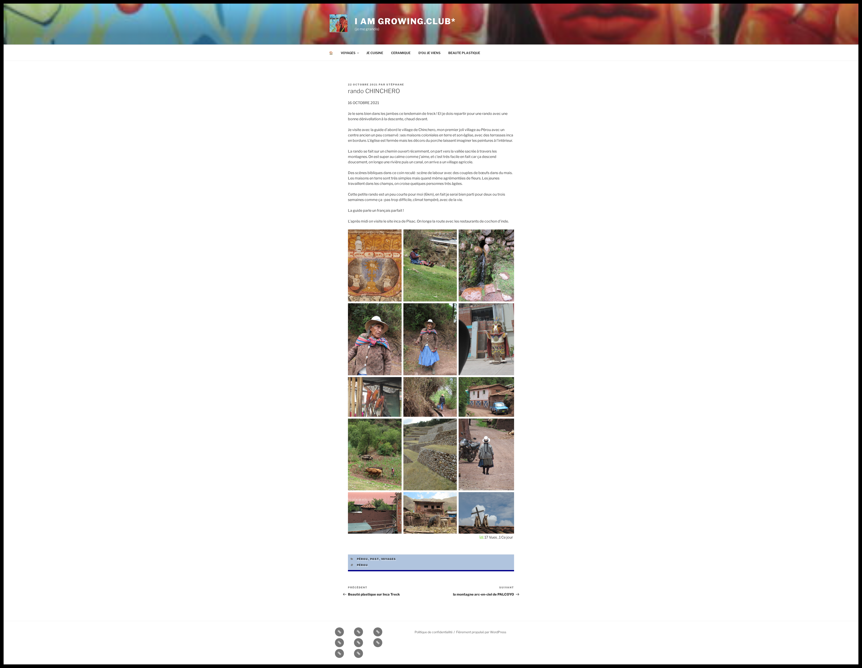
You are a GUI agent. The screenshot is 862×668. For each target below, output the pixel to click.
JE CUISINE (374, 53)
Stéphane (395, 84)
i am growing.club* (405, 21)
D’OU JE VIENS (429, 53)
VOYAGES (348, 53)
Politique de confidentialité (434, 632)
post (374, 559)
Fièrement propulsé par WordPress (481, 632)
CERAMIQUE (401, 53)
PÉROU (362, 559)
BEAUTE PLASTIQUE (464, 53)
